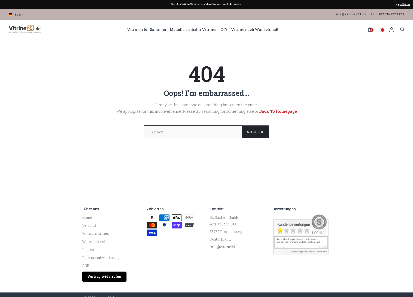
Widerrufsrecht (95, 241)
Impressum (91, 249)
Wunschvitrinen (95, 233)
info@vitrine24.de (225, 246)
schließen (11, 4)
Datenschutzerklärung (101, 257)
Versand (89, 225)
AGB (85, 265)
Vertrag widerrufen (104, 276)
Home (87, 217)
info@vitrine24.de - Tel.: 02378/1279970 (369, 14)
